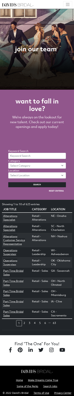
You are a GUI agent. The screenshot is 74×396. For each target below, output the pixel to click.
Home (19, 380)
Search (37, 184)
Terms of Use (41, 393)
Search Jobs (50, 386)
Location (13, 170)
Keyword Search (18, 151)
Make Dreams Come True (43, 380)
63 (54, 323)
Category (14, 160)
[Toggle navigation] (67, 4)
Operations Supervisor (10, 252)
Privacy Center (62, 393)
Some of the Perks (27, 386)
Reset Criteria (56, 191)
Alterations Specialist (10, 217)
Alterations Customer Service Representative (14, 240)
